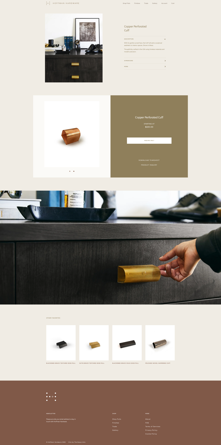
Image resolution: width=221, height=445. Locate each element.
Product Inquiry (149, 165)
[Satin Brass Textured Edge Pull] (94, 342)
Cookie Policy (151, 434)
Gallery (115, 430)
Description (129, 39)
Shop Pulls (116, 419)
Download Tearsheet (149, 160)
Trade (114, 426)
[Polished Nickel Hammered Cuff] (160, 342)
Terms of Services (152, 426)
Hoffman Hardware (55, 442)
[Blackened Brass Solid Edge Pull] (127, 342)
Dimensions (128, 60)
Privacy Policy (151, 430)
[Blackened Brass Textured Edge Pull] (61, 342)
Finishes (115, 423)
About (148, 419)
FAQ (147, 423)
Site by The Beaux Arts (76, 442)
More (126, 66)
